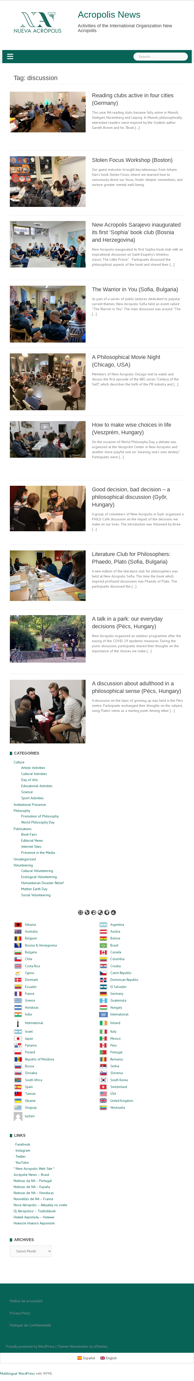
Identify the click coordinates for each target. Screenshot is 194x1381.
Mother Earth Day (34, 889)
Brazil (114, 945)
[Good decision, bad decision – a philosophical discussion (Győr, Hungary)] (48, 508)
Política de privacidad (26, 1301)
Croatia (115, 966)
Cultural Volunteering (37, 870)
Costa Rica (32, 966)
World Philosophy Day (38, 822)
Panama (31, 1045)
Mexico (115, 1038)
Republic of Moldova (39, 1059)
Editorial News (32, 840)
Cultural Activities (34, 773)
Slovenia (116, 1073)
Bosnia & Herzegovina (41, 945)
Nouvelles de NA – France (33, 1199)
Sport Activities (32, 798)
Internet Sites (31, 846)
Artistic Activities (33, 767)
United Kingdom (121, 1101)
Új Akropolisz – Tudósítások (35, 1211)
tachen (30, 1116)
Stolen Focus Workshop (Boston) (132, 160)
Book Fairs (29, 834)
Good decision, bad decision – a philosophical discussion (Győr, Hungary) (131, 497)
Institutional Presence (30, 804)
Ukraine (30, 1101)
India (28, 1014)
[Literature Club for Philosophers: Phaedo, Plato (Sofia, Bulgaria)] (48, 575)
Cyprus (29, 973)
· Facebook (22, 1144)
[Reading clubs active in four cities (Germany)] (48, 111)
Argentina (117, 925)
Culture (19, 762)
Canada (115, 952)
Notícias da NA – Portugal (33, 1180)
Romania (116, 1059)
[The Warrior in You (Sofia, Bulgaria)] (48, 313)
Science (27, 792)
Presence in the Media (38, 852)
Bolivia (115, 938)
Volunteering (23, 865)
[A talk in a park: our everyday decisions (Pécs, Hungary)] (48, 638)
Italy (113, 1031)
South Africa (33, 1080)
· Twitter (20, 1156)
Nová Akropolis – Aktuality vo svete (40, 1205)
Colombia (117, 959)
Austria (115, 931)
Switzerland (118, 1087)
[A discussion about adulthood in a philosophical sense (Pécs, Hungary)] (48, 711)
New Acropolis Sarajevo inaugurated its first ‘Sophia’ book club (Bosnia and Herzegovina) (136, 232)
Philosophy (22, 810)
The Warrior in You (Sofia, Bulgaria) (135, 289)
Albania (30, 925)
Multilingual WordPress (17, 1373)
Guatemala (118, 1000)
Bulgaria (31, 952)
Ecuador (31, 987)
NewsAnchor (79, 1346)
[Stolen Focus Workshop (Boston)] (48, 181)
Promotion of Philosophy (40, 816)
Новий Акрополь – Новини (34, 1217)
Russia (29, 1066)
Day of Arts (29, 780)
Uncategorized (25, 859)
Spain (29, 1087)
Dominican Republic (124, 980)
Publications (23, 829)
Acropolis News (109, 14)
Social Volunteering (36, 895)
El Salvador (118, 987)
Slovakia (31, 1073)
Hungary (116, 1007)
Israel (29, 1031)
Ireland (115, 1023)
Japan (29, 1038)
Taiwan (30, 1094)
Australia (31, 931)
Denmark (31, 980)
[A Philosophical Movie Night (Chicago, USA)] (48, 381)
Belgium (31, 938)
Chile (28, 959)
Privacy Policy (20, 1313)
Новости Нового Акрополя (34, 1223)
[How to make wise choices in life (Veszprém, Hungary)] (48, 439)
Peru (113, 1045)
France (29, 994)
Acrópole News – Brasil (31, 1174)
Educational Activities (37, 786)
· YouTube (21, 1162)
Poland (30, 1052)
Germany (116, 994)
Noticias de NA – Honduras (34, 1193)
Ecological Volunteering (39, 877)
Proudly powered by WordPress (30, 1346)
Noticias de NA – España (32, 1186)
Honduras (32, 1007)
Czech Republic (121, 973)
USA (113, 1094)
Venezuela (117, 1107)
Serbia (114, 1066)
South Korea (119, 1080)
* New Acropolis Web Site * (34, 1168)
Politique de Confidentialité (30, 1325)
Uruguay (31, 1107)
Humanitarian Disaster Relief (42, 883)
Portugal (116, 1052)
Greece (30, 1000)
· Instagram (22, 1150)
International (119, 1014)
